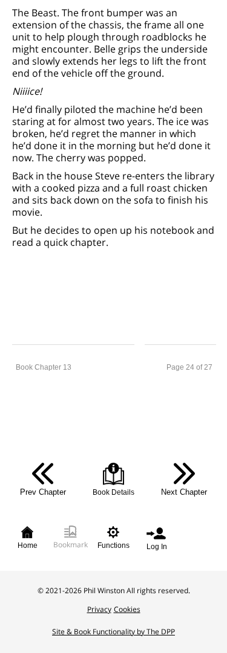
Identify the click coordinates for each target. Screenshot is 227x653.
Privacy (99, 609)
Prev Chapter (43, 492)
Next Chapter (184, 492)
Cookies (127, 609)
